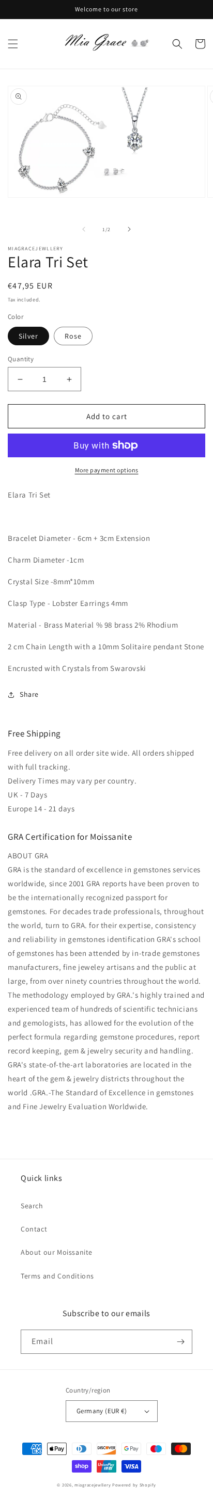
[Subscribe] (180, 1342)
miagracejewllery (92, 1485)
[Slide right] (129, 229)
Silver (28, 336)
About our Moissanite (57, 1252)
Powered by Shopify (134, 1485)
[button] (13, 44)
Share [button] (29, 694)
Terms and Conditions (57, 1276)
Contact (34, 1229)
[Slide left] (83, 229)
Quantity (21, 359)
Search (32, 1205)
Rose (73, 336)
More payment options (107, 470)
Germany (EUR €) (102, 1410)
